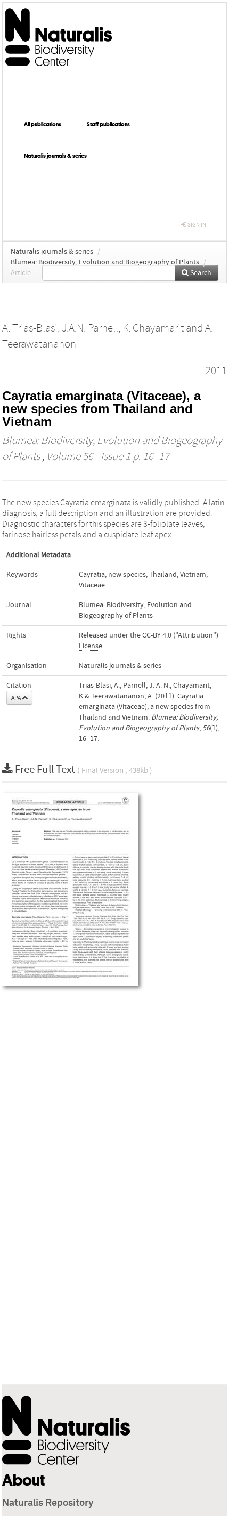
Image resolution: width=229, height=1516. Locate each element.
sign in (196, 224)
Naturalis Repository (48, 1503)
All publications (42, 124)
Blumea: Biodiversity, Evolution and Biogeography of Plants (105, 262)
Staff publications (108, 124)
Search (200, 273)
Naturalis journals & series (55, 155)
